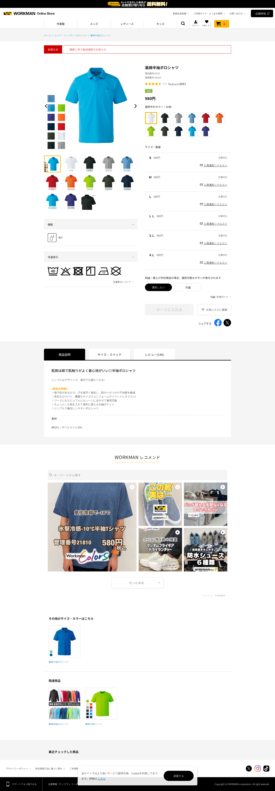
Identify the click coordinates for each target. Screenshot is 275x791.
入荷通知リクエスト (215, 165)
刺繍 (188, 287)
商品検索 (183, 23)
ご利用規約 (75, 768)
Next (135, 106)
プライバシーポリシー (17, 768)
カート (224, 23)
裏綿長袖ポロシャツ (59, 723)
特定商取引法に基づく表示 (48, 768)
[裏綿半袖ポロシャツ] (64, 641)
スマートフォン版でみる (24, 784)
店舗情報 (260, 13)
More (137, 582)
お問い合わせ (236, 13)
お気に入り (206, 25)
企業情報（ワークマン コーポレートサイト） (71, 784)
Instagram (258, 769)
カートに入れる (169, 309)
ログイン (195, 25)
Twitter (249, 769)
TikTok (266, 769)
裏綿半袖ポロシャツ (59, 661)
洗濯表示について (122, 282)
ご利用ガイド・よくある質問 (207, 13)
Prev (47, 106)
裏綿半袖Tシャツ (93, 723)
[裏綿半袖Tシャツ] (101, 703)
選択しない (158, 287)
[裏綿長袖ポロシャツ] (64, 703)
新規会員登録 (179, 13)
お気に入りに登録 (216, 309)
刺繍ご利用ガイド (219, 297)
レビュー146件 (177, 83)
